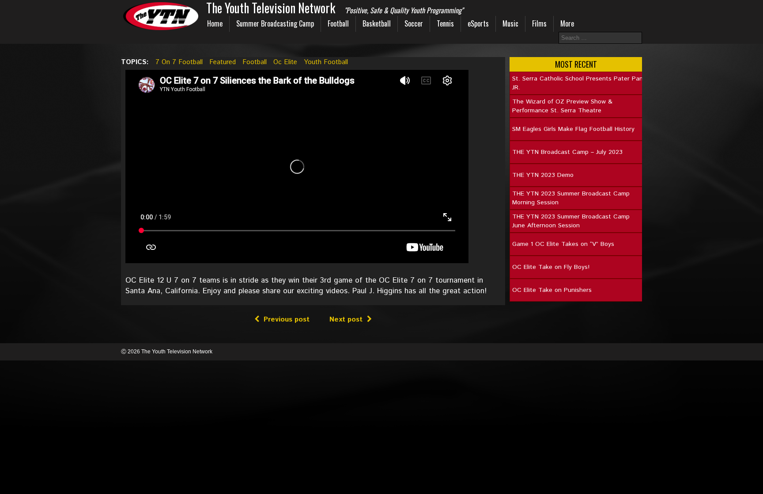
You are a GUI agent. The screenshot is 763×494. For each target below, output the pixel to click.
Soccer (413, 23)
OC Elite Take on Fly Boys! (550, 267)
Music (510, 23)
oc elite (285, 62)
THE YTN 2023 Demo (543, 175)
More (567, 23)
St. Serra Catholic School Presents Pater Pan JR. (577, 83)
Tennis (445, 23)
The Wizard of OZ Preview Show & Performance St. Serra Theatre (562, 106)
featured (222, 62)
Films (539, 23)
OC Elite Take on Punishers (552, 290)
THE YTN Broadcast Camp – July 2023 (567, 152)
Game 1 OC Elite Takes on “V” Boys (563, 244)
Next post (346, 319)
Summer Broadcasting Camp (275, 23)
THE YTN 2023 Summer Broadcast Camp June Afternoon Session (571, 221)
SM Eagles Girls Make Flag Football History (573, 129)
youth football (326, 62)
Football (338, 23)
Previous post (287, 319)
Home (215, 23)
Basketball (377, 23)
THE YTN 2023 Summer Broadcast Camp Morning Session (571, 198)
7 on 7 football (179, 62)
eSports (478, 23)
